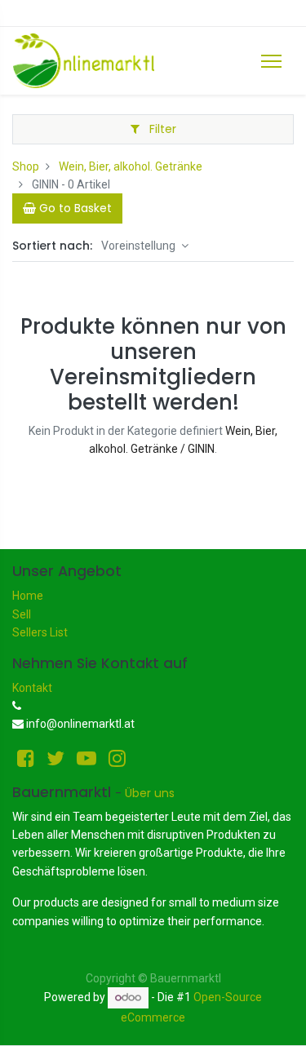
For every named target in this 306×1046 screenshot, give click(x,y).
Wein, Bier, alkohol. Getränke (130, 166)
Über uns (150, 793)
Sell (21, 614)
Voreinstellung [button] (139, 245)
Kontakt (32, 687)
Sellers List (40, 632)
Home (27, 595)
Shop (25, 166)
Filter (161, 129)
